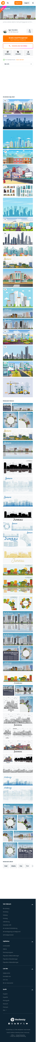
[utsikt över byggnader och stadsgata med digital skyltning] (17, 237)
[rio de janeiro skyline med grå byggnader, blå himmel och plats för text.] (8, 784)
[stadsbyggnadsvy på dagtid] (17, 156)
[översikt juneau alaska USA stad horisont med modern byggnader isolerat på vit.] (11, 809)
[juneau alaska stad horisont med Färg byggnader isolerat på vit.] (17, 771)
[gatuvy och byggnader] (17, 173)
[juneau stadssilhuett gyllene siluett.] (17, 619)
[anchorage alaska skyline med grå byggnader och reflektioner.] (12, 996)
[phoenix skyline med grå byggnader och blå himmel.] (17, 953)
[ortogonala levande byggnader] (9, 190)
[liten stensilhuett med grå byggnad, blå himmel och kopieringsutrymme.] (9, 826)
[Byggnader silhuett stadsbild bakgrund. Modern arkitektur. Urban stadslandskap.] (17, 121)
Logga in (26, 3)
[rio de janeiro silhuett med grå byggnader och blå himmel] (17, 700)
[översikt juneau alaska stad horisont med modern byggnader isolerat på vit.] (17, 841)
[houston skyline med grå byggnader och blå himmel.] (17, 336)
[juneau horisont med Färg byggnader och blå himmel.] (17, 633)
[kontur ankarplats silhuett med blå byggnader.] (17, 938)
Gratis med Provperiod (18, 38)
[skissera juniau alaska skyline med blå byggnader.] (17, 539)
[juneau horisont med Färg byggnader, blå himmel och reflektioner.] (17, 649)
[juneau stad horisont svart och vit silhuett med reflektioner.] (17, 506)
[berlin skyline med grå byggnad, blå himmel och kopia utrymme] (10, 1010)
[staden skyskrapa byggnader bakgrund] (17, 365)
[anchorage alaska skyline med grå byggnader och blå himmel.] (17, 325)
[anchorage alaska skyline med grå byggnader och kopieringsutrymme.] (24, 980)
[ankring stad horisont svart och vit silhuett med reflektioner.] (12, 903)
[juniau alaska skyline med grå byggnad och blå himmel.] (7, 419)
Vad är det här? (20, 59)
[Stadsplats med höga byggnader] (17, 263)
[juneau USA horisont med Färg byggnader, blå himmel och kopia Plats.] (10, 667)
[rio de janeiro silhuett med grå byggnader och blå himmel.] (17, 718)
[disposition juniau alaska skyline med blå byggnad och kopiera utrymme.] (7, 564)
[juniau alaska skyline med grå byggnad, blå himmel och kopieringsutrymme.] (10, 458)
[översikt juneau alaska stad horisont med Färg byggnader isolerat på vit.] (17, 880)
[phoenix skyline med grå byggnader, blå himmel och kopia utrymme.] (10, 966)
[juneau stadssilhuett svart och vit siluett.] (17, 552)
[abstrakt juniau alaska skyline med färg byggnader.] (17, 275)
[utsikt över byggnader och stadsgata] (17, 105)
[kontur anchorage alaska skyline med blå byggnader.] (17, 925)
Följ (30, 32)
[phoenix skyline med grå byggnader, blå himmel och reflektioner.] (12, 795)
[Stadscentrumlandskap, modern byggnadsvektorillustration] (17, 310)
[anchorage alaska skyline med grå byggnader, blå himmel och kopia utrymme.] (11, 732)
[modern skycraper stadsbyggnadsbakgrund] (17, 139)
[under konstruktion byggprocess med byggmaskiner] (17, 400)
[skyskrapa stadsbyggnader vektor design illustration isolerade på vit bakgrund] (11, 203)
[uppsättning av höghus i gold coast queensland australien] (17, 250)
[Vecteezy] (3, 3)
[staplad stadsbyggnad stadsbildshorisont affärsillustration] (17, 219)
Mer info (7, 63)
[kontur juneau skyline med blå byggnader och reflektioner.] (17, 524)
